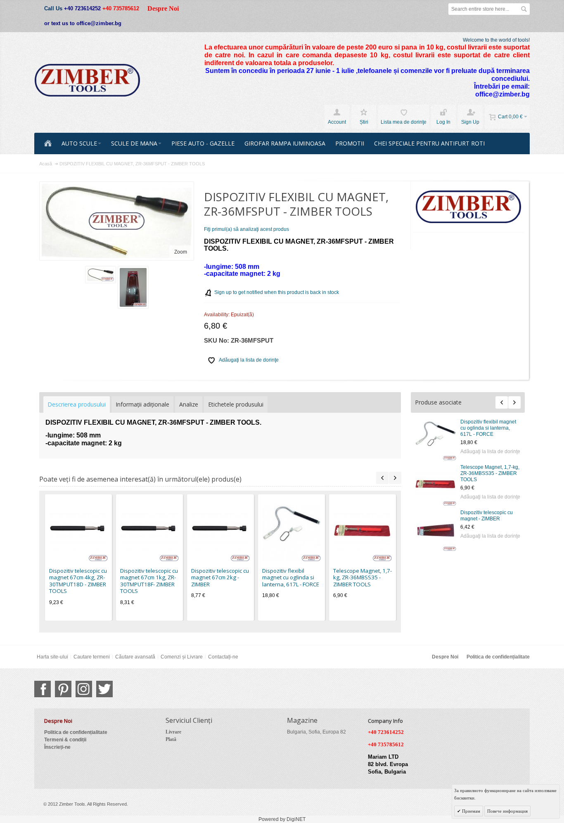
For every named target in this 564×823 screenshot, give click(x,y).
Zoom (180, 252)
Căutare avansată (135, 657)
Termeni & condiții (65, 740)
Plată (171, 739)
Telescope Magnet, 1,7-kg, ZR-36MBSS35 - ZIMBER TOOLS (489, 473)
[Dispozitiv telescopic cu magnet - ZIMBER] (435, 530)
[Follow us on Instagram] (84, 689)
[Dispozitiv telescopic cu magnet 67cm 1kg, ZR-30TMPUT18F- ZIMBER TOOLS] (149, 532)
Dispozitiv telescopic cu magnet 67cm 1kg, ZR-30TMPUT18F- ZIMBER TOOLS (149, 581)
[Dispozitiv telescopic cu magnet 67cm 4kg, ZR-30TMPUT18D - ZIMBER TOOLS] (78, 532)
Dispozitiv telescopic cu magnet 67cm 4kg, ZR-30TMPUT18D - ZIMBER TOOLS (78, 581)
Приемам (470, 811)
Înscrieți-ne (57, 747)
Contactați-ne (223, 657)
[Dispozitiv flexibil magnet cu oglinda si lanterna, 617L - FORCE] (435, 439)
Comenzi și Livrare (182, 657)
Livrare (173, 732)
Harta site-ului (52, 657)
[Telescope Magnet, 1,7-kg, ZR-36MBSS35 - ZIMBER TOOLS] (435, 485)
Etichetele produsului (235, 404)
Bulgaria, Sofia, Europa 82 (316, 732)
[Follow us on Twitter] (104, 689)
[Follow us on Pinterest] (63, 689)
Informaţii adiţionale (142, 404)
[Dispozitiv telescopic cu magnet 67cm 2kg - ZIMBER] (220, 532)
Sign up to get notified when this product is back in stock (276, 292)
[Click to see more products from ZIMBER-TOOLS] (468, 207)
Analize (188, 404)
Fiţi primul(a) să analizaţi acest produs (246, 229)
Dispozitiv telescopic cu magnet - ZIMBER (486, 516)
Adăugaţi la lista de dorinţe (490, 451)
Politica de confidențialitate (498, 657)
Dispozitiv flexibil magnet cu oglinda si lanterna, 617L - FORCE (488, 428)
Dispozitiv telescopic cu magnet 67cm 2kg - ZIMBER (220, 577)
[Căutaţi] (524, 9)
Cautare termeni (91, 657)
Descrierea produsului (76, 404)
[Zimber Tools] (87, 80)
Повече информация (507, 811)
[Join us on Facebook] (42, 689)
